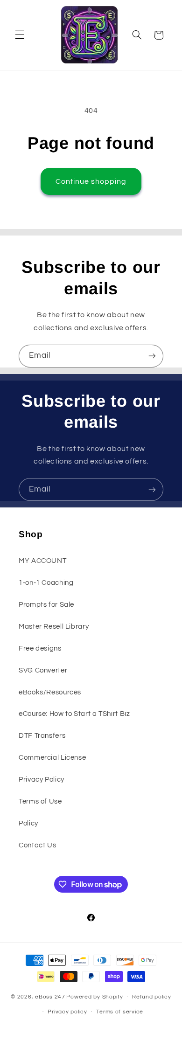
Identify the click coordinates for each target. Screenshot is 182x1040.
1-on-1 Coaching (46, 582)
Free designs (40, 648)
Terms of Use (40, 801)
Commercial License (52, 757)
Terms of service (119, 1011)
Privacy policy (67, 1011)
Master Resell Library (54, 626)
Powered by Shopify (94, 996)
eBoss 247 (50, 996)
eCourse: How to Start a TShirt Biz (74, 713)
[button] (19, 35)
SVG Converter (43, 670)
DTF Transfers (42, 735)
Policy (28, 823)
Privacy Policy (41, 779)
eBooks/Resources (50, 692)
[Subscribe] (152, 356)
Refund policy (151, 996)
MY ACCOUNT (42, 560)
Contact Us (37, 845)
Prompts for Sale (46, 604)
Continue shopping (91, 181)
